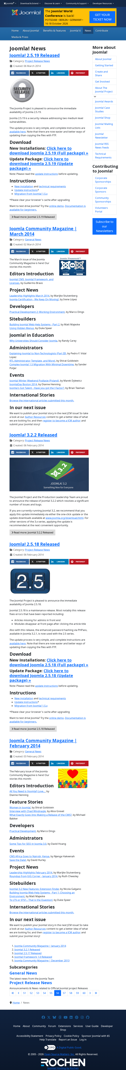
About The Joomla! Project (104, 89)
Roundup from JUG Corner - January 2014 (33, 876)
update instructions (46, 174)
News (88, 30)
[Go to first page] (13, 993)
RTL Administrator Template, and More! (32, 360)
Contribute (101, 30)
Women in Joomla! (20, 807)
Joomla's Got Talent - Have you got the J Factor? (37, 388)
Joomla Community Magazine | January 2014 (40, 946)
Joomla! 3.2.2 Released (33, 435)
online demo (56, 206)
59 (77, 993)
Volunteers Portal (101, 209)
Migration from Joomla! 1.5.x (30, 193)
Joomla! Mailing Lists (104, 125)
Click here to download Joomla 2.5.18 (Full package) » (49, 662)
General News (33, 239)
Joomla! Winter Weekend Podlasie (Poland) (34, 380)
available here (18, 131)
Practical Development (23, 831)
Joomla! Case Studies (102, 109)
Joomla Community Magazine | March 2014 (43, 231)
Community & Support (76, 3)
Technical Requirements (103, 155)
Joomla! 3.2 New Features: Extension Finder (34, 889)
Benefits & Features (54, 30)
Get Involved (102, 81)
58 (70, 993)
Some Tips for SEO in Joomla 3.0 (28, 843)
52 (31, 993)
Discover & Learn (52, 3)
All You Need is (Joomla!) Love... (27, 791)
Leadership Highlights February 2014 (31, 872)
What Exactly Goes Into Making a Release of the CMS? (41, 815)
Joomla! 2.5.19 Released (35, 55)
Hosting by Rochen (63, 1068)
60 (84, 993)
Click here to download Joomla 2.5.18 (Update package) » (41, 675)
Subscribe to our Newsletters (104, 226)
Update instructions (26, 190)
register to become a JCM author (62, 420)
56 (57, 993)
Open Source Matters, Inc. (59, 1054)
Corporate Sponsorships (103, 179)
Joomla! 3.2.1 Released (27, 949)
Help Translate (47, 1039)
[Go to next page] (90, 993)
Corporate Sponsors (101, 189)
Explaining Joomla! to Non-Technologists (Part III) (38, 353)
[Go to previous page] (18, 993)
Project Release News (37, 61)
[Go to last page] (96, 993)
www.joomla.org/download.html (64, 518)
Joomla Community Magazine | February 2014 (43, 743)
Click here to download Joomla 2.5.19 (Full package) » (49, 151)
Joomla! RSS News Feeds (102, 145)
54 (44, 993)
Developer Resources (102, 3)
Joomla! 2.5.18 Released (35, 544)
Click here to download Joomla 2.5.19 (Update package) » (41, 163)
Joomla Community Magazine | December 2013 (41, 960)
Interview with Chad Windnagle (28, 811)
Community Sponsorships (103, 199)
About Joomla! (31, 30)
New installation (23, 186)
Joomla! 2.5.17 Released (27, 953)
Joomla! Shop (102, 117)
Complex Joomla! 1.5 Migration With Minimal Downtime (42, 364)
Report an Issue (68, 1039)
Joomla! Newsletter (101, 135)
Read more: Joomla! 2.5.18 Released (34, 729)
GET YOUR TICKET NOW (102, 17)
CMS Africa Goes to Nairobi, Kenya (29, 856)
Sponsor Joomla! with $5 (96, 1036)
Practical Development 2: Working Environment (37, 312)
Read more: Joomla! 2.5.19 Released (34, 217)
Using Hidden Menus (22, 328)
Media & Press (20, 37)
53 (37, 993)
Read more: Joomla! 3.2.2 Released (33, 532)
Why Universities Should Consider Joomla (33, 340)
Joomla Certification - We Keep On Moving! (34, 299)
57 (64, 993)
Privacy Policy (53, 1036)
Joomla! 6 (75, 30)
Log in (83, 1039)
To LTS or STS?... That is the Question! (31, 900)
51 (24, 993)
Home (15, 30)
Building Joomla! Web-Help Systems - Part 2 (34, 324)
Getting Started (104, 65)
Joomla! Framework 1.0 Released (33, 957)
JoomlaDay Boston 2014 (23, 384)
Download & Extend (29, 3)
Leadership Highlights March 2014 (29, 295)
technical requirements (52, 186)
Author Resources (35, 417)
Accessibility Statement (29, 1036)
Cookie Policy (71, 1036)
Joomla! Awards (104, 101)
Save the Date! (18, 860)
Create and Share (101, 73)
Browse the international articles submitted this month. (42, 400)
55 (51, 993)
